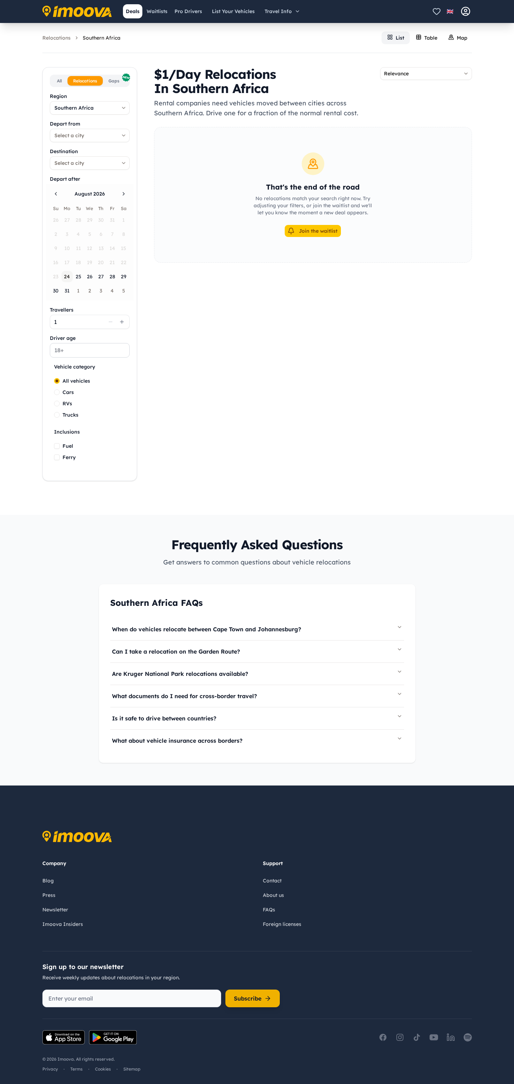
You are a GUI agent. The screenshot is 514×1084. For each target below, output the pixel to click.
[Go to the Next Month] (123, 193)
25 (78, 276)
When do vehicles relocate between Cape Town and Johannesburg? (206, 629)
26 (90, 276)
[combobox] (90, 108)
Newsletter (55, 909)
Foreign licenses (282, 924)
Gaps (118, 79)
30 (56, 291)
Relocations (56, 38)
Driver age (63, 338)
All (59, 80)
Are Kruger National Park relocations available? (180, 673)
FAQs (269, 909)
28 (112, 276)
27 (101, 276)
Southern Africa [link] (101, 38)
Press (48, 895)
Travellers (61, 310)
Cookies (103, 1069)
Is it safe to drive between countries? (164, 718)
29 (123, 276)
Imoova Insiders (62, 924)
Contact (272, 880)
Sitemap (132, 1069)
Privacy (50, 1069)
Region (58, 96)
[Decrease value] (111, 322)
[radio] (57, 381)
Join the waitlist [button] (318, 231)
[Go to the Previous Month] (55, 193)
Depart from (65, 124)
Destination (64, 151)
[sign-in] (466, 11)
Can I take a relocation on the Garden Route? (176, 651)
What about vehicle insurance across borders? (177, 740)
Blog (48, 880)
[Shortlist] (437, 11)
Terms (76, 1069)
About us (273, 895)
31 (67, 291)
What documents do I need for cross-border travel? (184, 696)
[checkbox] (57, 446)
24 (67, 276)
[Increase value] (122, 322)
